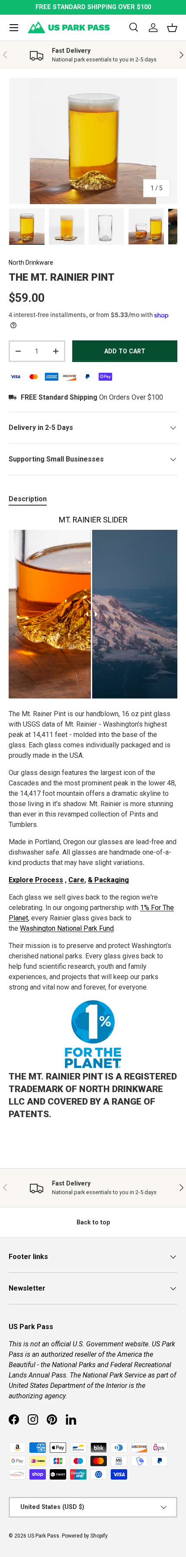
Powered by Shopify (85, 1536)
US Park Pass (43, 1536)
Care (76, 880)
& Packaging (108, 880)
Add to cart (124, 351)
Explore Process (36, 880)
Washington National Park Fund (67, 928)
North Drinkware (31, 262)
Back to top (93, 1222)
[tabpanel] (93, 820)
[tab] (28, 499)
